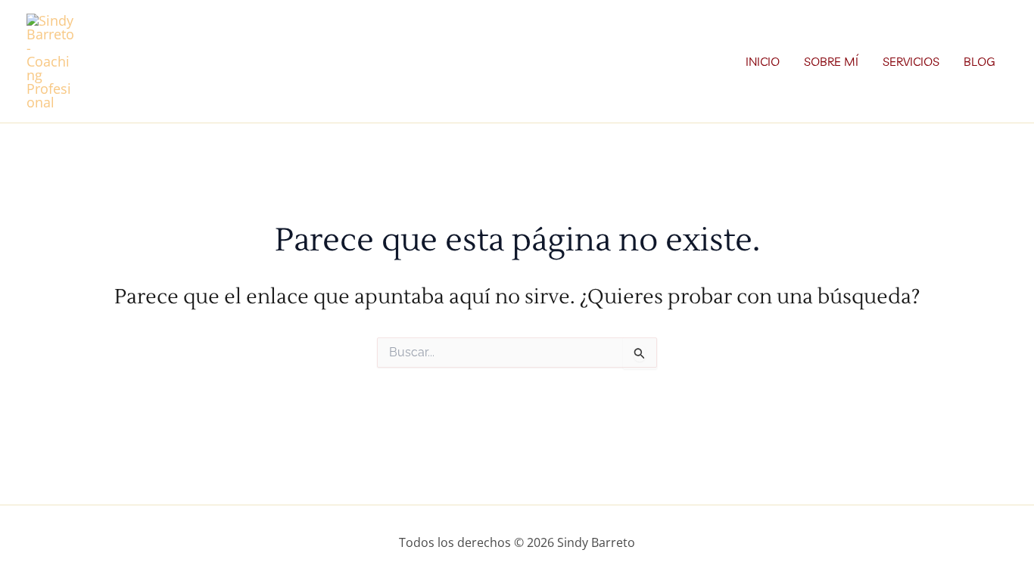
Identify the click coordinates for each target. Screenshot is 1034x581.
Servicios (911, 61)
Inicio (763, 61)
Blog (979, 61)
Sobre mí (831, 61)
